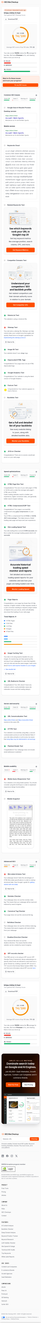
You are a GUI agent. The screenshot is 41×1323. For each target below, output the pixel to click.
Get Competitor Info (20, 305)
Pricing (4, 1192)
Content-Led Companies (9, 1267)
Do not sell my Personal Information (16, 1317)
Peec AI (4, 1290)
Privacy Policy (6, 1319)
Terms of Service (33, 1317)
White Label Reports (8, 1257)
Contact (4, 1215)
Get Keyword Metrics (20, 250)
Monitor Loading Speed (20, 589)
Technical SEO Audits (8, 1250)
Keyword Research (8, 1239)
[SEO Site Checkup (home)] (9, 2)
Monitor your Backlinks (20, 441)
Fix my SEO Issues (20, 85)
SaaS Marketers (7, 1277)
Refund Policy (15, 1319)
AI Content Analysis (7, 1225)
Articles (4, 1195)
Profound (4, 1294)
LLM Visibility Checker (8, 1243)
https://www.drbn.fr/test (25, 720)
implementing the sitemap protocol (15, 337)
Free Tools (5, 1188)
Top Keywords (6, 1253)
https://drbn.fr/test (12, 13)
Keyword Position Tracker (10, 1236)
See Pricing (28, 1085)
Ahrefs (4, 1287)
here (34, 968)
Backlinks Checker (7, 1229)
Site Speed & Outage (8, 1246)
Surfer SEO (5, 1304)
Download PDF (13, 19)
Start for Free (13, 1085)
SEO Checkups (6, 1212)
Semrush (4, 1301)
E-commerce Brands (8, 1270)
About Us (4, 1205)
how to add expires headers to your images (22, 665)
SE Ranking (5, 1297)
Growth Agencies (7, 1273)
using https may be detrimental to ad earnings (21, 739)
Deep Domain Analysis (9, 1232)
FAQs (3, 1209)
